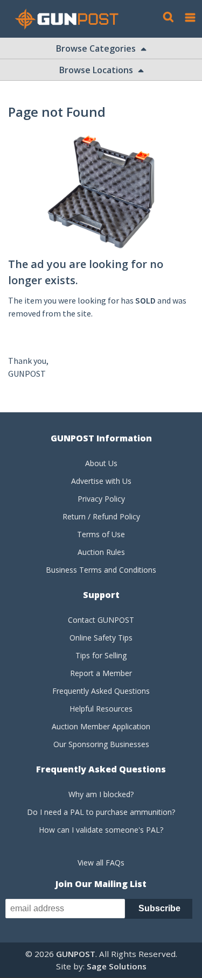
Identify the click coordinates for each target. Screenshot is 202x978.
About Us (101, 463)
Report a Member (101, 673)
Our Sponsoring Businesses (101, 744)
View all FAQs (101, 862)
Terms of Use (101, 534)
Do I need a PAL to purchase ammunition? (101, 812)
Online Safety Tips (101, 637)
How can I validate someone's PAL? (101, 830)
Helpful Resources (101, 708)
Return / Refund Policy (101, 516)
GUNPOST (75, 953)
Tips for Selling (101, 655)
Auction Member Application (101, 726)
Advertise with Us (101, 481)
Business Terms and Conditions (101, 570)
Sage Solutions (117, 966)
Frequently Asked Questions (101, 691)
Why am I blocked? (101, 794)
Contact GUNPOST (101, 620)
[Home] (71, 19)
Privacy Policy (101, 499)
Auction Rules (101, 552)
